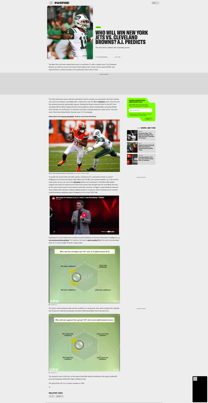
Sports (58, 396)
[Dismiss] (205, 378)
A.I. (51, 396)
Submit (148, 119)
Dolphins (101, 102)
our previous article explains (59, 240)
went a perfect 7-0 (93, 240)
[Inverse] (61, 3)
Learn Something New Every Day (137, 101)
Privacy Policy (143, 115)
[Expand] (194, 378)
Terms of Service (134, 115)
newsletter (67, 116)
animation (77, 182)
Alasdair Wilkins (102, 57)
